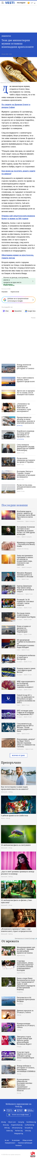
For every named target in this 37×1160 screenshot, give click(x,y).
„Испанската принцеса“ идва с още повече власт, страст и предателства (16, 930)
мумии (5, 292)
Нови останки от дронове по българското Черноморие (24, 629)
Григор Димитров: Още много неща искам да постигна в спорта (25, 589)
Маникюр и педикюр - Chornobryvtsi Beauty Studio (26, 544)
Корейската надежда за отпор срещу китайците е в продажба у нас (25, 434)
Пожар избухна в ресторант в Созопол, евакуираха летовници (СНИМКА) (26, 1068)
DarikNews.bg (31, 1122)
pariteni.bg (19, 425)
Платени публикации (25, 1143)
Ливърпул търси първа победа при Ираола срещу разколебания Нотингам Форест (24, 1040)
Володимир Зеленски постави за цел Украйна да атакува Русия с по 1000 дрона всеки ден (26, 530)
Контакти (18, 1145)
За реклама (16, 1140)
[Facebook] (18, 1148)
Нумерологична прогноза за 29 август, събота (26, 1025)
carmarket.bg (20, 439)
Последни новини (15, 505)
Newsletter (18, 311)
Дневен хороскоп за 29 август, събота (25, 1011)
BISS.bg (7, 1128)
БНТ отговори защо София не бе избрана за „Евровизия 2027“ (25, 712)
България (19, 607)
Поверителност (10, 1143)
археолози (15, 292)
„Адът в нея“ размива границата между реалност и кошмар (17, 872)
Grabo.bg (9, 1131)
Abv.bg (3, 1122)
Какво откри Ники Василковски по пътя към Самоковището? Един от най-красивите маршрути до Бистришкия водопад (26, 984)
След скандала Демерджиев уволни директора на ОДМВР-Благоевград (26, 447)
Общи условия (27, 1140)
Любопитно (6, 36)
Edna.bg (28, 1131)
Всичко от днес (18, 755)
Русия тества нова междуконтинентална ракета (26, 487)
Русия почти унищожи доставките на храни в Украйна (26, 460)
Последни (21, 3)
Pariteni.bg (19, 1131)
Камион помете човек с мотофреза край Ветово (26, 670)
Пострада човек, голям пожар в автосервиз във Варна (26, 615)
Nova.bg (6, 1125)
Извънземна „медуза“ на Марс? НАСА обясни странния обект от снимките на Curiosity (26, 743)
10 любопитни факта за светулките (16, 845)
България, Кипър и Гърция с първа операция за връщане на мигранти (26, 474)
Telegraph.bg (18, 1133)
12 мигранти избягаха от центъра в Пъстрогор (26, 657)
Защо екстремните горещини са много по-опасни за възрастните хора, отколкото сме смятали (25, 560)
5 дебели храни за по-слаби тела (14, 815)
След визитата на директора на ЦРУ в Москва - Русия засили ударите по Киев (25, 727)
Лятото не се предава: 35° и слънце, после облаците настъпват (26, 393)
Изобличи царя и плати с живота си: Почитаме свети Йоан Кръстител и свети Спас (26, 515)
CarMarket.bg (29, 1125)
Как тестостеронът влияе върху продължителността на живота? (14, 788)
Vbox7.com (12, 1122)
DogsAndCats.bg (16, 1125)
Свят (18, 537)
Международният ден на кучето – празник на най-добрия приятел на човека (26, 950)
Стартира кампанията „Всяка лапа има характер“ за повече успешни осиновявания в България (25, 965)
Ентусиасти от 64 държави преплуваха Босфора (26, 999)
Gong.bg (21, 1122)
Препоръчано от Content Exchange (25, 938)
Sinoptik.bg (29, 1128)
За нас (7, 1140)
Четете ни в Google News (20, 1115)
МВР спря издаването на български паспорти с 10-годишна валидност (26, 684)
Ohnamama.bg (17, 1128)
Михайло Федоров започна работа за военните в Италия (25, 575)
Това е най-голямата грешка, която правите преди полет (26, 380)
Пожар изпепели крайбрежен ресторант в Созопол (25, 367)
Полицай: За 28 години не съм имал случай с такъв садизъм (25, 602)
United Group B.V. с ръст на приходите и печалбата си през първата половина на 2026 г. (26, 699)
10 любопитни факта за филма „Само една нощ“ (16, 901)
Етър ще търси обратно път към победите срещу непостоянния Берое (25, 1055)
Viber (7, 311)
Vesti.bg (9, 3)
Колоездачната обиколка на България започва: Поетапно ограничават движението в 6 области (24, 1085)
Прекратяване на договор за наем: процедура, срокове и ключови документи (26, 420)
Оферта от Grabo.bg (22, 548)
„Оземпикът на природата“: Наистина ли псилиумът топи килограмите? (24, 407)
